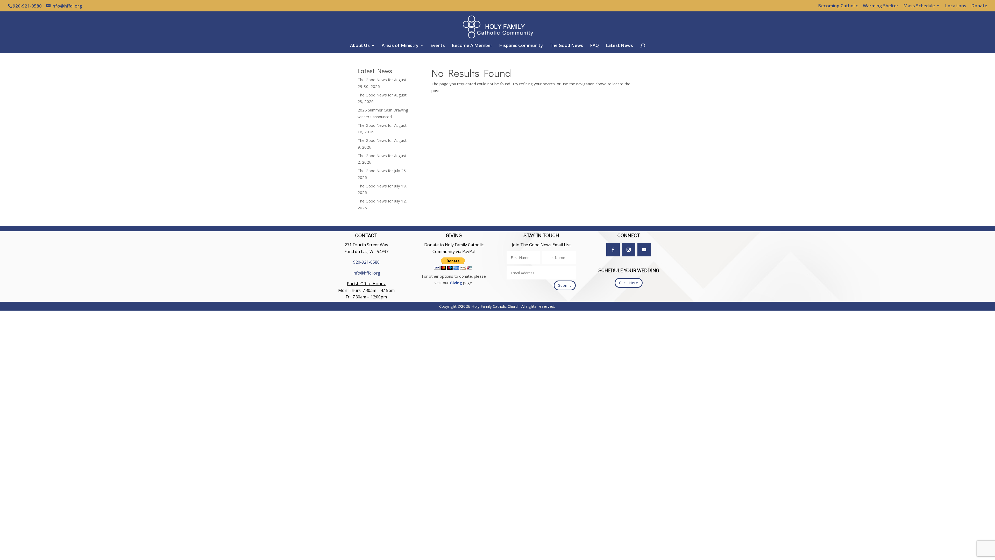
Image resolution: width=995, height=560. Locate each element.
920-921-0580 (366, 262)
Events (437, 46)
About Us (360, 46)
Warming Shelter (880, 6)
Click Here (628, 282)
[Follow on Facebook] (613, 249)
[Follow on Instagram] (628, 249)
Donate (979, 6)
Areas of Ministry (400, 46)
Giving (456, 282)
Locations (955, 6)
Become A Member (472, 46)
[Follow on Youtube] (644, 249)
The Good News (566, 46)
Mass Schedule (919, 6)
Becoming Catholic (838, 6)
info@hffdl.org (366, 273)
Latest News (619, 46)
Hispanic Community (521, 46)
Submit (564, 285)
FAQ (594, 46)
